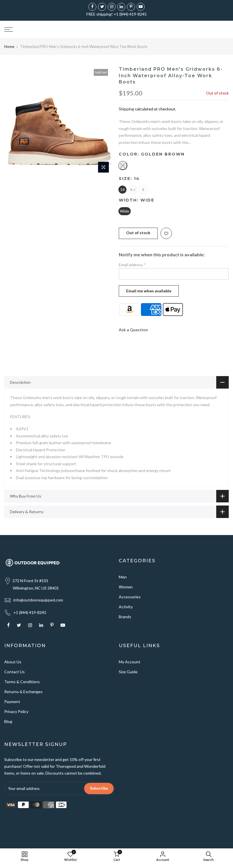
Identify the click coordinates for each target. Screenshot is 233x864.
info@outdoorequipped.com (38, 599)
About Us (12, 661)
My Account (129, 661)
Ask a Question (133, 329)
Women (126, 586)
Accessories (130, 596)
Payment (12, 701)
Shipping (126, 108)
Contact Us (14, 671)
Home (9, 46)
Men (123, 576)
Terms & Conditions (22, 681)
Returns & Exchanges (23, 691)
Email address (132, 264)
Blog (8, 721)
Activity (126, 606)
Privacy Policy (16, 711)
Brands (125, 616)
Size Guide (128, 671)
